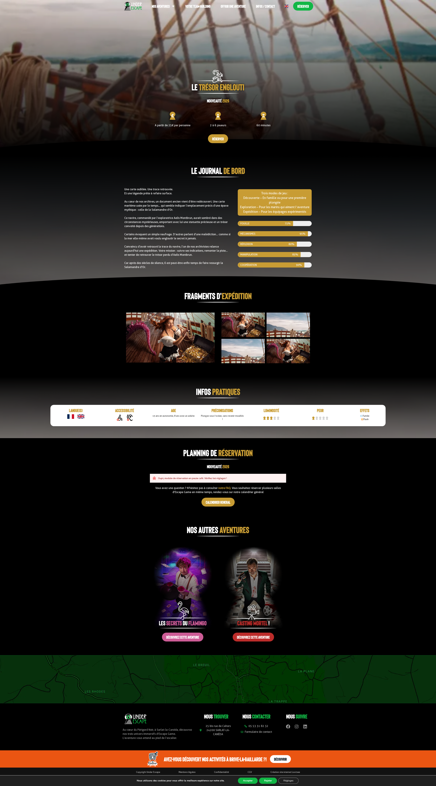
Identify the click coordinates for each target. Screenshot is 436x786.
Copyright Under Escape (148, 772)
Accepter (248, 780)
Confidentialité (221, 772)
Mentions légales (187, 772)
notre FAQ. (224, 488)
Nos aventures (161, 6)
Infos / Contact (265, 6)
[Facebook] (288, 726)
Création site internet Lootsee (285, 772)
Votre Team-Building (198, 6)
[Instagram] (296, 726)
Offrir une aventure (233, 6)
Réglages (288, 780)
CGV (250, 772)
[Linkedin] (305, 726)
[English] (287, 6)
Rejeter (268, 780)
